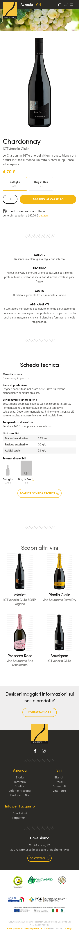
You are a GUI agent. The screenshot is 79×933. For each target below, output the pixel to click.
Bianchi (59, 777)
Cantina (20, 786)
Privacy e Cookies (15, 928)
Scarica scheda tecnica (37, 493)
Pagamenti (19, 817)
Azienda (27, 4)
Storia (20, 777)
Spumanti (59, 786)
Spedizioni (20, 813)
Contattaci (37, 858)
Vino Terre (59, 790)
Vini (38, 4)
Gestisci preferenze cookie (37, 928)
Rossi (59, 782)
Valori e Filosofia (20, 790)
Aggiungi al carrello (48, 199)
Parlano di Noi (19, 795)
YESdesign (67, 928)
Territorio (20, 782)
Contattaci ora (39, 712)
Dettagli (43, 215)
